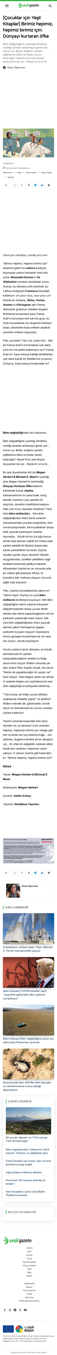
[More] (49, 185)
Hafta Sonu (7, 173)
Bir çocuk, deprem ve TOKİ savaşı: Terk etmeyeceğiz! (27, 1139)
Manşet (11, 177)
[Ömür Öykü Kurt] (5, 67)
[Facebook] (22, 185)
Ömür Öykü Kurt (16, 67)
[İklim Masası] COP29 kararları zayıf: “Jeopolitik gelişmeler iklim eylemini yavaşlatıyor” (25, 994)
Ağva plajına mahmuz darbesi (24, 1172)
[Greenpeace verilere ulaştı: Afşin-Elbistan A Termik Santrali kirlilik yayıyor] (28, 928)
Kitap (19, 173)
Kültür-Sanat (46, 173)
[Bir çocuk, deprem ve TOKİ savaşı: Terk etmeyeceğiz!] (28, 1120)
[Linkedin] (42, 185)
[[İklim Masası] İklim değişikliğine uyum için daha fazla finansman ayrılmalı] (28, 1020)
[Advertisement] (28, 99)
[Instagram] (10, 1310)
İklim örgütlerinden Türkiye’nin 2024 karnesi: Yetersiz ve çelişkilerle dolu (27, 1151)
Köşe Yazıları (31, 173)
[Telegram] (35, 185)
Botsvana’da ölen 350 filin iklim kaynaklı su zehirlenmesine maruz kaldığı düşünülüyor (27, 1086)
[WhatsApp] (15, 185)
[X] (28, 185)
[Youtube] (25, 1310)
